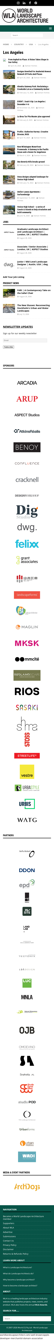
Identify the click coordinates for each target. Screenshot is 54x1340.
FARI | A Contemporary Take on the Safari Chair (34, 291)
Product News (11, 283)
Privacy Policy (9, 1245)
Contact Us (8, 1240)
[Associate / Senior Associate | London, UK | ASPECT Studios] (9, 249)
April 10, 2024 (24, 138)
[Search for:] (27, 35)
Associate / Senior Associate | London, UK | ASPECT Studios (32, 248)
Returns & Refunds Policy (15, 1253)
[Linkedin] (24, 3)
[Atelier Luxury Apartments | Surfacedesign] (9, 194)
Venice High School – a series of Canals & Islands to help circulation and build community (34, 209)
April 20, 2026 (24, 77)
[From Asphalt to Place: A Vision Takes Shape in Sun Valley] (4, 59)
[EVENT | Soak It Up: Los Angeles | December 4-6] (9, 104)
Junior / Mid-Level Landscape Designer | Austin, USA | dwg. (32, 263)
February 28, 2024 (26, 165)
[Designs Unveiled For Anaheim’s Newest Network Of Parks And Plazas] (9, 74)
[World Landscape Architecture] (25, 23)
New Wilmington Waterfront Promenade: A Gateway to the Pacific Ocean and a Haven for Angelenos (32, 149)
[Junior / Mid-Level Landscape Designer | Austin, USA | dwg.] (9, 264)
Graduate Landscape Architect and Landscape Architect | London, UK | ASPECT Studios (32, 232)
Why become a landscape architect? (19, 1279)
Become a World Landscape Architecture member (23, 1217)
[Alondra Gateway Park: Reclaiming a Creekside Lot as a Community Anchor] (9, 89)
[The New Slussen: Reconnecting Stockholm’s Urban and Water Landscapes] (9, 308)
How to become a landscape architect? (20, 1285)
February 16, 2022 (26, 183)
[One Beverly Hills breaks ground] (9, 164)
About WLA (8, 1227)
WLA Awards (41, 1304)
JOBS (5, 222)
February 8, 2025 (25, 120)
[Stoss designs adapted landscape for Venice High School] (9, 179)
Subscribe (8, 347)
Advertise (7, 1232)
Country (19, 44)
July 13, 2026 (24, 314)
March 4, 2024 (24, 155)
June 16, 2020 (24, 216)
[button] (49, 28)
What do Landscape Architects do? (18, 1273)
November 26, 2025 (26, 108)
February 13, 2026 (26, 93)
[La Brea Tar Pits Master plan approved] (9, 119)
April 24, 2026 (15, 66)
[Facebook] (30, 3)
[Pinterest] (35, 3)
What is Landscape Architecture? (17, 1267)
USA (31, 44)
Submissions (9, 1236)
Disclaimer (8, 1249)
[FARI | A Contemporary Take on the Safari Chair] (9, 293)
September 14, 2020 (27, 198)
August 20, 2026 (25, 296)
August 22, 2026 (25, 268)
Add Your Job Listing (13, 277)
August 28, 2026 (25, 238)
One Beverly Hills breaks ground (31, 162)
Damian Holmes (31, 66)
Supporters (8, 1223)
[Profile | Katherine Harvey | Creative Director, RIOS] (9, 134)
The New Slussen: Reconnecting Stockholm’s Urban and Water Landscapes (33, 308)
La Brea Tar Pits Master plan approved (33, 116)
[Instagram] (18, 3)
